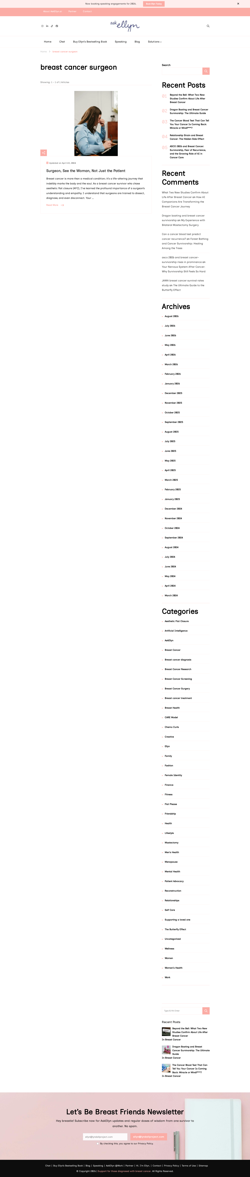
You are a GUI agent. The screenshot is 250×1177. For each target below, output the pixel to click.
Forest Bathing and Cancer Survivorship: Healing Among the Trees (185, 243)
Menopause (171, 861)
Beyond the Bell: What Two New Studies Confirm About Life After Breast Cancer (187, 98)
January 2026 (172, 383)
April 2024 (170, 585)
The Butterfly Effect (175, 929)
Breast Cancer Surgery (177, 688)
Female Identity (173, 775)
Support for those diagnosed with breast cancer (124, 1171)
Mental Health (172, 871)
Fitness (168, 794)
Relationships (172, 900)
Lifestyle (169, 833)
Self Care (170, 910)
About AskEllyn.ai (52, 11)
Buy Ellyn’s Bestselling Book (90, 41)
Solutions (154, 41)
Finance (169, 785)
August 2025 (172, 431)
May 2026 (170, 345)
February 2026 (173, 374)
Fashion (169, 765)
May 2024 (170, 576)
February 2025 (173, 489)
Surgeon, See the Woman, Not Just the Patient (85, 170)
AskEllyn (169, 640)
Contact (87, 11)
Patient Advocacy (174, 881)
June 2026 (170, 335)
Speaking (121, 41)
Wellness (169, 948)
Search (166, 65)
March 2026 (171, 364)
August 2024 (172, 547)
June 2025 (170, 451)
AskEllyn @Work (114, 1165)
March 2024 (171, 595)
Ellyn (167, 746)
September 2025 (174, 422)
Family (168, 756)
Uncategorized (173, 939)
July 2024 (170, 556)
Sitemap (203, 1165)
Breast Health (172, 707)
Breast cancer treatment (178, 698)
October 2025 (172, 412)
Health (168, 823)
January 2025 (172, 499)
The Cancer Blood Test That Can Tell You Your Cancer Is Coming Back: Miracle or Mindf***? (189, 124)
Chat (62, 41)
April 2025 (170, 470)
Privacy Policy (171, 1165)
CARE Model (171, 717)
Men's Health (172, 852)
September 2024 (174, 537)
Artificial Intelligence (176, 630)
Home (47, 41)
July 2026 (170, 325)
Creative (169, 736)
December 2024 (173, 508)
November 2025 (173, 402)
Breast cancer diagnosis (178, 659)
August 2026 (172, 316)
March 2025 (171, 480)
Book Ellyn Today (154, 4)
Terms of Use (189, 1165)
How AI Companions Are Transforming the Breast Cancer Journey (183, 202)
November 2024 (173, 518)
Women (169, 958)
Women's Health (173, 967)
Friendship (170, 813)
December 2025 (173, 393)
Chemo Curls (172, 727)
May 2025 (170, 460)
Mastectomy (171, 842)
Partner (72, 11)
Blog (137, 41)
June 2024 (170, 566)
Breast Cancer (172, 650)
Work (167, 977)
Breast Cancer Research (178, 669)
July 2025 (170, 441)
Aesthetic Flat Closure (177, 621)
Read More (52, 205)
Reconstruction (173, 890)
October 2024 (172, 528)
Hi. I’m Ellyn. (143, 1165)
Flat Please (171, 804)
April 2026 (170, 354)
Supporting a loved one (177, 919)
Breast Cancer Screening (178, 679)
